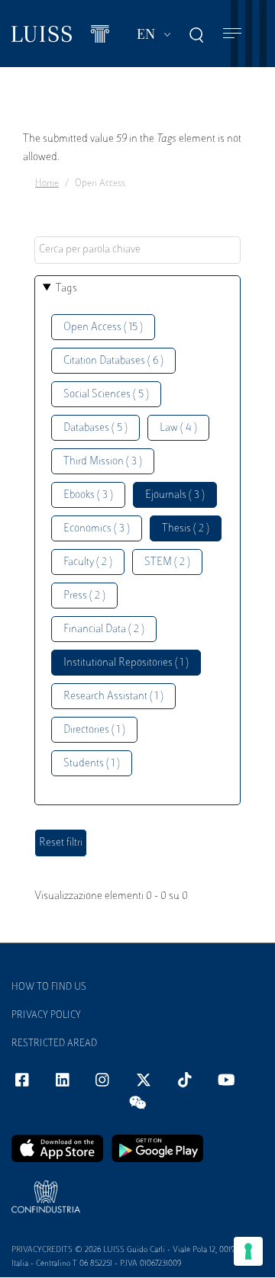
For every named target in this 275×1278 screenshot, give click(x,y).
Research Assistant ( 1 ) (113, 696)
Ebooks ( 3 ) (88, 495)
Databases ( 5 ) (95, 428)
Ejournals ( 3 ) (175, 495)
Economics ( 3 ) (96, 529)
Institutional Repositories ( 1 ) (126, 663)
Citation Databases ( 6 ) (113, 361)
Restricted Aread (54, 1043)
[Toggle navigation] (232, 34)
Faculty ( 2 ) (87, 562)
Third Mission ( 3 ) (102, 461)
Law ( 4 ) (178, 428)
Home (47, 183)
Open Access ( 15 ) (103, 327)
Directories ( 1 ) (94, 730)
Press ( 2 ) (84, 596)
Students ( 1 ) (91, 763)
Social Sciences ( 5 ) (106, 394)
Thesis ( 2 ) (185, 529)
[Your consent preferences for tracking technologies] (248, 1251)
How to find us (48, 987)
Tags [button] (66, 288)
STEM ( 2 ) (167, 562)
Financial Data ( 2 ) (103, 629)
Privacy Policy (46, 1015)
